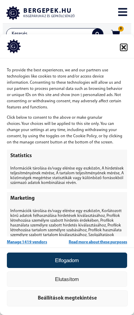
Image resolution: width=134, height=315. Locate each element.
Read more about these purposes (98, 242)
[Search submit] (97, 33)
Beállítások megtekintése (67, 298)
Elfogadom (67, 260)
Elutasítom (67, 279)
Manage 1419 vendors (27, 242)
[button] (123, 47)
